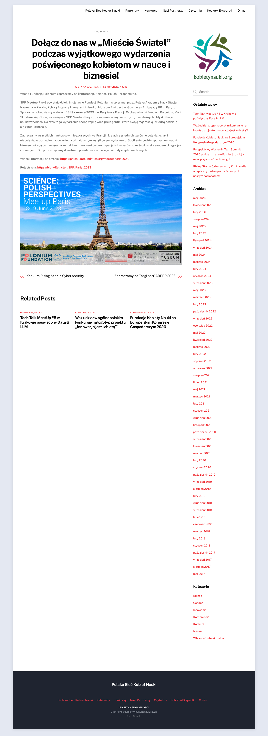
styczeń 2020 (202, 467)
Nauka (123, 86)
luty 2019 (199, 495)
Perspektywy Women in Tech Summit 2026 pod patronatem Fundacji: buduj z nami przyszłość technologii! (218, 154)
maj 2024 (199, 254)
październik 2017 (204, 552)
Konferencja (110, 86)
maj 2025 (199, 226)
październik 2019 (204, 474)
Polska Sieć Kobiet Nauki (102, 10)
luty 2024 (199, 268)
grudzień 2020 (202, 417)
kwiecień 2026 (202, 205)
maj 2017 (199, 573)
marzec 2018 (201, 531)
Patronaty (132, 10)
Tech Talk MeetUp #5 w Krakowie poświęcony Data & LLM (44, 322)
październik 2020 (204, 432)
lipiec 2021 (200, 382)
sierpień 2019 (202, 488)
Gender (198, 602)
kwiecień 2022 (202, 339)
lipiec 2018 (200, 517)
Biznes (197, 595)
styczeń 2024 (202, 275)
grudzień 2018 (202, 502)
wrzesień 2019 (202, 481)
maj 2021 (199, 389)
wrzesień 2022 (202, 318)
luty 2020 (199, 460)
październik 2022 (204, 311)
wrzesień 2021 (202, 368)
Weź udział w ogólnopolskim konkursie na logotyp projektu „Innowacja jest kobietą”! (100, 322)
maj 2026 (199, 198)
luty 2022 (199, 353)
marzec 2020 (202, 453)
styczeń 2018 (202, 545)
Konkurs (81, 312)
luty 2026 (199, 212)
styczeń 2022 (202, 361)
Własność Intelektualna (208, 638)
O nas (241, 10)
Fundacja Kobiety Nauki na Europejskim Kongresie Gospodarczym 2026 (153, 322)
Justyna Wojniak (87, 86)
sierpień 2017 (202, 566)
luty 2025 (199, 233)
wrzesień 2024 (202, 247)
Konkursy (150, 10)
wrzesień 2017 (202, 559)
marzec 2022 (202, 346)
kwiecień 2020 (202, 446)
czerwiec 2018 (202, 524)
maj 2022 (199, 332)
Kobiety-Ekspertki (219, 10)
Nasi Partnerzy (173, 10)
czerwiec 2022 (203, 325)
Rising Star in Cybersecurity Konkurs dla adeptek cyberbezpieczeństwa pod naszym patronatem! (219, 171)
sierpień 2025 (202, 219)
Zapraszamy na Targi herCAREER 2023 (145, 276)
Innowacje (26, 312)
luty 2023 (199, 304)
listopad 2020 (202, 425)
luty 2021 (199, 403)
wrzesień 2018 (202, 510)
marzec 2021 (201, 396)
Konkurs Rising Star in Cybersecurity (55, 276)
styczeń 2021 (202, 410)
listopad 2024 (202, 240)
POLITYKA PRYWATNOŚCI (134, 707)
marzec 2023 (202, 297)
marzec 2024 (202, 261)
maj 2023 (199, 290)
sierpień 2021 (202, 375)
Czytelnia (195, 10)
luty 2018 (199, 538)
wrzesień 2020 (202, 439)
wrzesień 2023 (202, 283)
